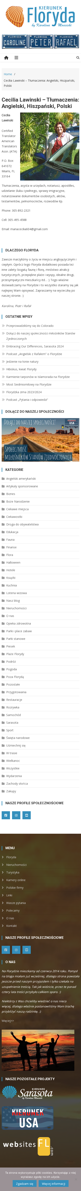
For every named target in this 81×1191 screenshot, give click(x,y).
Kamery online (16, 880)
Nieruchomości (16, 608)
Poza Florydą (15, 677)
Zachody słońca (17, 783)
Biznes (10, 494)
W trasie (11, 753)
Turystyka (12, 872)
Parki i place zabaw (19, 631)
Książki (10, 578)
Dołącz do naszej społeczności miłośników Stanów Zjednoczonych (40, 336)
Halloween (13, 562)
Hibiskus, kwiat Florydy (21, 369)
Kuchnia (11, 585)
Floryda (11, 857)
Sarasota (12, 722)
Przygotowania (16, 692)
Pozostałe (13, 684)
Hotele (10, 570)
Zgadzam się (24, 1184)
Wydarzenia (14, 776)
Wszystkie (13, 768)
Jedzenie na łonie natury (22, 361)
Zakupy (11, 791)
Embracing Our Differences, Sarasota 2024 (35, 346)
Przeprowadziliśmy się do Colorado (30, 326)
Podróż (11, 661)
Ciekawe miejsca (17, 509)
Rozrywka (12, 707)
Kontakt (11, 926)
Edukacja (12, 532)
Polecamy (13, 910)
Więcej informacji (53, 1184)
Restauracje (14, 700)
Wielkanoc (13, 761)
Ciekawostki (14, 517)
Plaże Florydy (15, 654)
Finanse (11, 547)
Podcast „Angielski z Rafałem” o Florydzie (34, 354)
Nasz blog (13, 601)
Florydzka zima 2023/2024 (24, 392)
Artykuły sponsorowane (22, 486)
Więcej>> (8, 1021)
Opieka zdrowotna (18, 623)
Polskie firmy (14, 888)
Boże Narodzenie (18, 501)
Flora (9, 555)
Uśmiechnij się (16, 745)
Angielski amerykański (21, 479)
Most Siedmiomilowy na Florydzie (29, 384)
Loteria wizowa (16, 593)
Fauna (10, 540)
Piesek (10, 646)
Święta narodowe (18, 738)
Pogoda (11, 669)
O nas (10, 616)
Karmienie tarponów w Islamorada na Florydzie (38, 377)
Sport (10, 730)
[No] (76, 1179)
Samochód (13, 715)
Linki (9, 895)
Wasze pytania (16, 903)
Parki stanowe (15, 639)
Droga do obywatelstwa (22, 524)
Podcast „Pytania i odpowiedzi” (27, 400)
